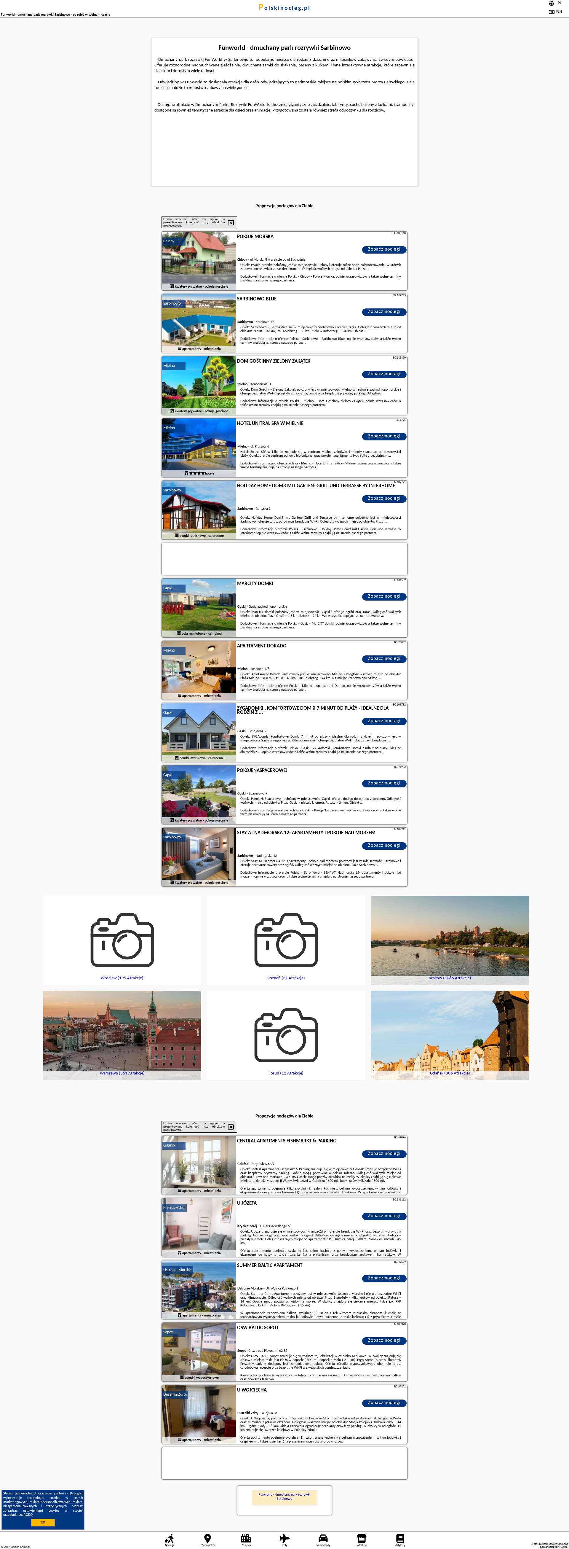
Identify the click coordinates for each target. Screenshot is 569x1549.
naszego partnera (281, 280)
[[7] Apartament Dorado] (199, 670)
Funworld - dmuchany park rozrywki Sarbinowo (284, 1497)
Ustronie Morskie (177, 1270)
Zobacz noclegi (384, 249)
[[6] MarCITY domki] (199, 608)
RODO (28, 1515)
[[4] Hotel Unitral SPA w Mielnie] (199, 448)
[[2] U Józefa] (199, 1227)
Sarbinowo (172, 303)
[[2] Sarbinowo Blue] (199, 323)
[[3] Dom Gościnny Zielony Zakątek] (199, 385)
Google (76, 1493)
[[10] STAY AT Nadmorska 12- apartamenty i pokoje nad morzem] (199, 857)
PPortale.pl (23, 1547)
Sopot (168, 1332)
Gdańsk (169, 1145)
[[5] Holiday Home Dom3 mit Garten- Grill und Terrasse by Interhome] (199, 510)
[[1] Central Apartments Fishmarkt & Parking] (199, 1165)
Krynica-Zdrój (174, 1208)
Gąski (167, 588)
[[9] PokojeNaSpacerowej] (199, 795)
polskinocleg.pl (285, 8)
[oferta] (172, 287)
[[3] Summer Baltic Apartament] (199, 1290)
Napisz (563, 1547)
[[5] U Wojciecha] (199, 1414)
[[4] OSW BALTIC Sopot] (199, 1352)
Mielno (169, 366)
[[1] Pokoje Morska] (199, 261)
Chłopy (168, 241)
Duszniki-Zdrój (175, 1394)
